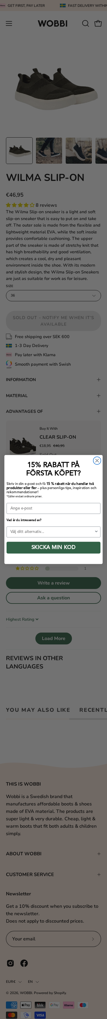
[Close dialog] (97, 460)
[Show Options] (96, 532)
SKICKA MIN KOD (53, 547)
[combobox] (52, 532)
